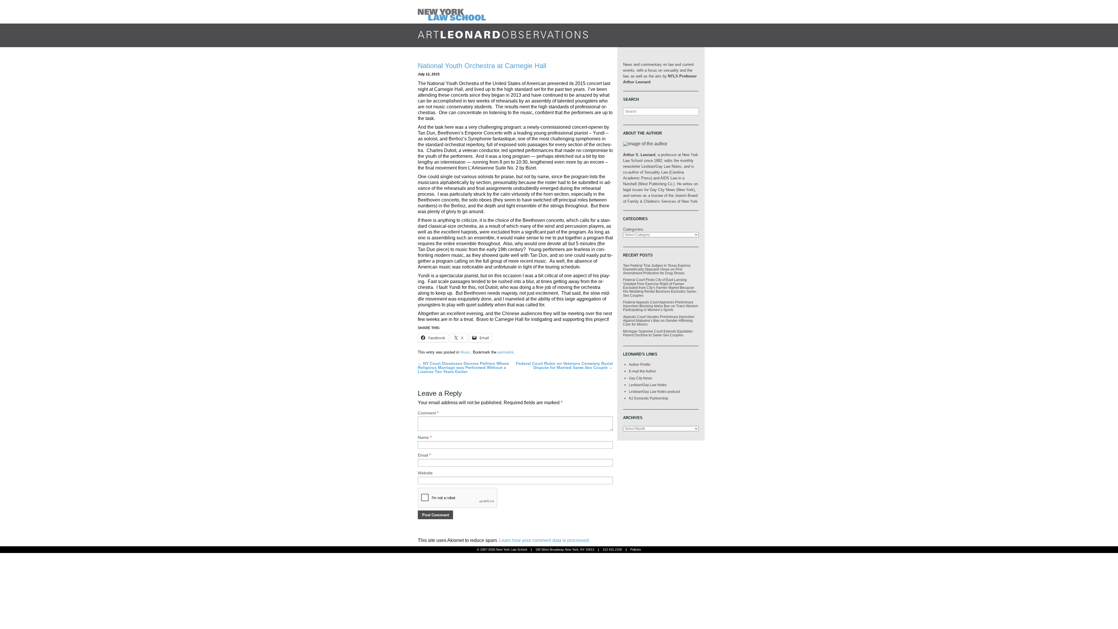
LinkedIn (689, 41)
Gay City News (640, 378)
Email (424, 455)
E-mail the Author (642, 371)
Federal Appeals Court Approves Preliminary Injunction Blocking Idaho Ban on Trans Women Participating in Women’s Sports (660, 306)
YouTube (700, 41)
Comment (428, 413)
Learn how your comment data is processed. (544, 540)
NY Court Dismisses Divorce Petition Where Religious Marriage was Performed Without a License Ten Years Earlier (463, 367)
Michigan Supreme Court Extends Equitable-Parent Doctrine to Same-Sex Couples (658, 333)
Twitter (678, 41)
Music (465, 352)
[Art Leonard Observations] (453, 11)
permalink (506, 352)
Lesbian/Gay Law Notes (648, 385)
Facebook (667, 41)
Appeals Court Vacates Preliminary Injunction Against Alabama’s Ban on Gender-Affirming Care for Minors (658, 320)
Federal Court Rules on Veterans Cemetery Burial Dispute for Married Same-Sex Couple (564, 365)
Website (425, 473)
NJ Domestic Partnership (648, 398)
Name (424, 437)
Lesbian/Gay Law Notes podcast (654, 391)
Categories (633, 229)
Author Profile (639, 364)
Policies (635, 549)
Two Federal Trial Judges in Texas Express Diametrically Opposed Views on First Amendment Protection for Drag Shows (657, 269)
